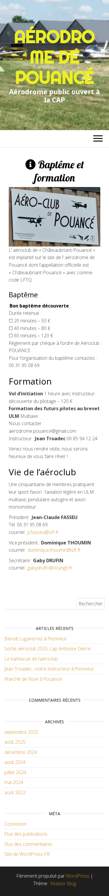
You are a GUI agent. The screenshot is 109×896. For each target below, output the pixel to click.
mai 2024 (13, 782)
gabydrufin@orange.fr (50, 568)
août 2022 (15, 792)
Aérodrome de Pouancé (54, 57)
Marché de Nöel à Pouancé (33, 679)
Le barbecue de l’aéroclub (31, 659)
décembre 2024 (20, 752)
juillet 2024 (15, 772)
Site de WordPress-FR (27, 854)
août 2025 (15, 742)
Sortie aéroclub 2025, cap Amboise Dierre (47, 648)
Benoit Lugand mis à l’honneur (35, 638)
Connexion (15, 824)
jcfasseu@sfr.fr (43, 532)
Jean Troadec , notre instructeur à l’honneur (49, 669)
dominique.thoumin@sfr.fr (54, 550)
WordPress (77, 876)
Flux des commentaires (28, 844)
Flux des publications (25, 834)
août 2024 (15, 762)
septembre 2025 (21, 732)
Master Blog (63, 883)
